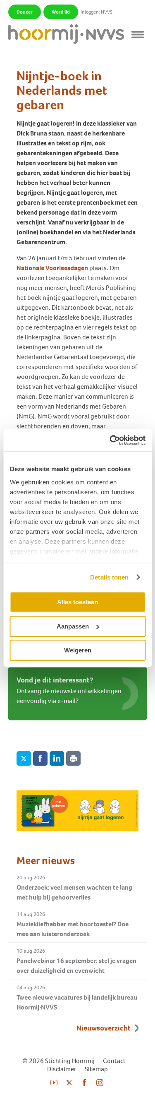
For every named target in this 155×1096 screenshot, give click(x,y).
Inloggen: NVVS (96, 12)
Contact (114, 1060)
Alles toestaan (77, 601)
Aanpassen (73, 626)
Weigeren (77, 650)
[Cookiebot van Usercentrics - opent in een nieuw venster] (110, 440)
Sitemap (96, 1069)
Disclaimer (61, 1069)
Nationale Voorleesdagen (52, 268)
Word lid (61, 12)
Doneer (25, 12)
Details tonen (109, 577)
